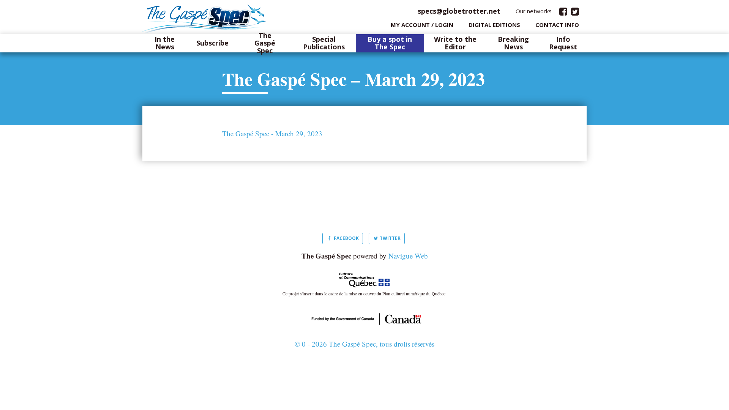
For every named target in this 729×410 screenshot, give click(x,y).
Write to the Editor (455, 43)
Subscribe (212, 43)
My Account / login (422, 24)
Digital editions (494, 24)
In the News (165, 43)
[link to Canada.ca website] (364, 318)
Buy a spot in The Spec (390, 43)
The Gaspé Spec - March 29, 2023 (272, 133)
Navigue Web (408, 255)
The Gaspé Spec (264, 43)
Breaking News (513, 43)
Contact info (557, 24)
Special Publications (324, 43)
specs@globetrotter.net (459, 11)
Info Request (563, 43)
